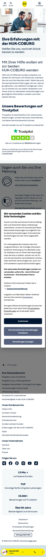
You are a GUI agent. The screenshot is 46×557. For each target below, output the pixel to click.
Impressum (27, 297)
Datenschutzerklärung (17, 289)
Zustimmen (23, 321)
